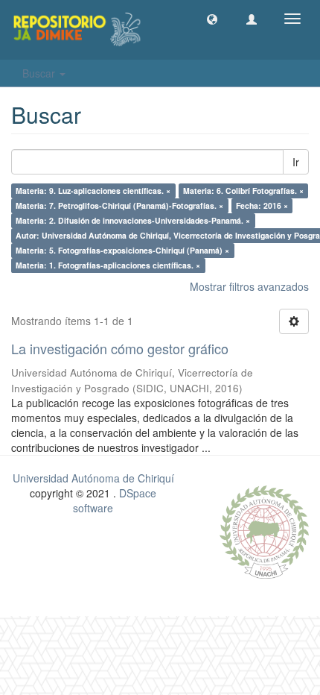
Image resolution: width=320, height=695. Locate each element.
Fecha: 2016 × (262, 205)
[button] (212, 18)
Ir (295, 161)
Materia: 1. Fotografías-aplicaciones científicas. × (108, 265)
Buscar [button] (40, 73)
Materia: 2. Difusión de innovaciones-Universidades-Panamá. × (133, 220)
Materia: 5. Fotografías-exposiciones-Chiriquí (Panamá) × (122, 250)
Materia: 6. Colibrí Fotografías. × (243, 190)
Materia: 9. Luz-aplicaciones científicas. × (93, 190)
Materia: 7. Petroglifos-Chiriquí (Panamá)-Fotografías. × (119, 205)
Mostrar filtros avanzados (249, 286)
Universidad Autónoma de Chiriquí (93, 478)
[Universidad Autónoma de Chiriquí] (264, 530)
